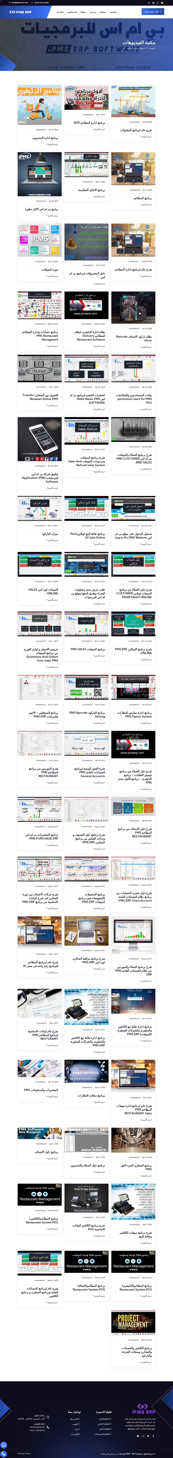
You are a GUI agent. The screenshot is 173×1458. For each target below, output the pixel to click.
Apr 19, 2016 (100, 1087)
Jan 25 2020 (53, 130)
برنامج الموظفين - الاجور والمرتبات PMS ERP (43, 714)
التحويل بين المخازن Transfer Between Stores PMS (40, 397)
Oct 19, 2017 (147, 763)
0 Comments (135, 122)
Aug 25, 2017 (146, 885)
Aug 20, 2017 (146, 959)
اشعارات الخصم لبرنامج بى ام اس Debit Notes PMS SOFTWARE (87, 398)
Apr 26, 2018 (100, 387)
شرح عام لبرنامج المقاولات (136, 130)
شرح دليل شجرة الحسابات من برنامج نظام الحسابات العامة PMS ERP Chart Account (134, 896)
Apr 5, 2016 (100, 1157)
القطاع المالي (104, 1418)
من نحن (93, 12)
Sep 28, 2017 (147, 821)
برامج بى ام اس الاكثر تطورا (41, 209)
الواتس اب (75, 1434)
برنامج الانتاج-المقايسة (91, 190)
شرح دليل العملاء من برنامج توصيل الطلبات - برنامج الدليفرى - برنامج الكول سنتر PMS (135, 776)
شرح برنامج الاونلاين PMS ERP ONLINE (133, 651)
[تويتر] (153, 3)
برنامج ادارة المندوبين (45, 137)
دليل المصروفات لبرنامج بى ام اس (87, 275)
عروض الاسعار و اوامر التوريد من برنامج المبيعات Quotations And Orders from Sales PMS (41, 654)
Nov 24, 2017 (53, 466)
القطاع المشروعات (102, 1434)
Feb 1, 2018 (53, 387)
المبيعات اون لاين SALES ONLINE (43, 591)
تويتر (77, 1429)
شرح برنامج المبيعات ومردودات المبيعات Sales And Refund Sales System (86, 461)
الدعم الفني (72, 12)
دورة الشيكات (50, 269)
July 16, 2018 (53, 261)
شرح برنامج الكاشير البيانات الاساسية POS (88, 1227)
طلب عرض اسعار (151, 11)
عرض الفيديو (146, 136)
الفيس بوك (74, 1418)
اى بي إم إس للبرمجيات (110, 1454)
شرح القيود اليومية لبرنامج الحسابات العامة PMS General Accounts (89, 772)
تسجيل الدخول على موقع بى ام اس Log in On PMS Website (133, 535)
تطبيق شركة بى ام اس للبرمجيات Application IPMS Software (40, 477)
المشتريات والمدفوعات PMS (41, 1090)
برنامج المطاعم (143, 198)
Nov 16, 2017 (53, 526)
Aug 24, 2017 (100, 886)
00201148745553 (37, 1430)
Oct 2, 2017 (53, 760)
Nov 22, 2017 (146, 526)
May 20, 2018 (53, 324)
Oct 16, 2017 (100, 760)
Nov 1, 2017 (53, 641)
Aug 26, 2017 (53, 826)
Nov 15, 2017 (146, 581)
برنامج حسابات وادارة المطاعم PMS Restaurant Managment (40, 335)
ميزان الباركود (50, 533)
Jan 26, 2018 (147, 447)
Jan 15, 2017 (100, 1030)
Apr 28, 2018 (147, 387)
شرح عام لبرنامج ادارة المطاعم (133, 269)
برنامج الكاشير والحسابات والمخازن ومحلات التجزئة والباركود (137, 1351)
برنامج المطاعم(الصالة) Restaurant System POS (89, 1287)
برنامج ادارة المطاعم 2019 (89, 122)
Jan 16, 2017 (147, 1018)
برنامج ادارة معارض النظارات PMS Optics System (134, 714)
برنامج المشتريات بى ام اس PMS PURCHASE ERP (41, 836)
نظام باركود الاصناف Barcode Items (134, 338)
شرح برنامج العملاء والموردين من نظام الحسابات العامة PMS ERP (133, 970)
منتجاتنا (103, 12)
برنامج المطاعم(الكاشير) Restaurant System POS (42, 1220)
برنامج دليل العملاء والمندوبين (87, 1165)
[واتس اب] (157, 3)
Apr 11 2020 (100, 182)
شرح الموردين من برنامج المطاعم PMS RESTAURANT (43, 772)
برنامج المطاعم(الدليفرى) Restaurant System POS (136, 1287)
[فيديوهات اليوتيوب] (162, 3)
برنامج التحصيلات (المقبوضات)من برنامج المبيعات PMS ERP (91, 898)
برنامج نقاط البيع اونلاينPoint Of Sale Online (87, 535)
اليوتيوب (75, 1424)
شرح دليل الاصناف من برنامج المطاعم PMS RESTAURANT (135, 832)
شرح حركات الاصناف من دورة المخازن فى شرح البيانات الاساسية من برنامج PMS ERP (40, 898)
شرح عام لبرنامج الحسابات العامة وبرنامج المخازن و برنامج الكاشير (39, 1292)
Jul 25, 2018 (100, 265)
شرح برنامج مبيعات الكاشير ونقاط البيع (136, 1234)
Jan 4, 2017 (53, 1023)
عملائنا (83, 12)
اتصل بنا (60, 12)
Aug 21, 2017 (53, 886)
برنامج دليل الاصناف (46, 1152)
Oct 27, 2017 (100, 704)
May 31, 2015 (53, 1280)
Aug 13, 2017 (100, 950)
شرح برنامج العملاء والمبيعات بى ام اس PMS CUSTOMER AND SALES (134, 458)
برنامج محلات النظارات (91, 1095)
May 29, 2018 (100, 324)
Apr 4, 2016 (100, 1217)
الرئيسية (113, 12)
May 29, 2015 (146, 1340)
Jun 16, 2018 (147, 328)
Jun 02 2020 (147, 122)
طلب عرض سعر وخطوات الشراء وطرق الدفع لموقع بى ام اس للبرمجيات (88, 593)
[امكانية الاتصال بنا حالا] (3, 1454)
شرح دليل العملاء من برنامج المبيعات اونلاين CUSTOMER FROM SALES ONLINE (134, 593)
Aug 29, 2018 (146, 261)
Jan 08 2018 (53, 201)
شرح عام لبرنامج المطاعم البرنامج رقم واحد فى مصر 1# (40, 964)
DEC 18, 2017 (100, 449)
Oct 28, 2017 (147, 704)
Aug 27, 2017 (100, 826)
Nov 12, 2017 (100, 641)
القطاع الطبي (104, 1429)
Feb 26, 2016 (53, 1210)
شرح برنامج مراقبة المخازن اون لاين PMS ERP (89, 960)
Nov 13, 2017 (146, 641)
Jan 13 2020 (147, 190)
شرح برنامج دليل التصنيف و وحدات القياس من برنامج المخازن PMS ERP (89, 838)
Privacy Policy (24, 1454)
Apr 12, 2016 (53, 1082)
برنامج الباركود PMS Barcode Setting (87, 714)
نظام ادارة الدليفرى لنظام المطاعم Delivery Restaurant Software (90, 335)
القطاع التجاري (104, 1424)
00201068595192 (37, 1427)
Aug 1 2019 (100, 114)
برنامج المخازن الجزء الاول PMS (136, 1167)
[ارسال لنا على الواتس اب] (3, 1445)
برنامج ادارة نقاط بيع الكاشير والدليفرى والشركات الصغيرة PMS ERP (88, 1041)
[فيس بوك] (149, 3)
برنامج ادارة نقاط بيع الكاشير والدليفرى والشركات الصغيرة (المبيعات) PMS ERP (135, 1030)
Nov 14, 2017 (100, 581)
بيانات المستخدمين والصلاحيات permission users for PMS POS (134, 398)
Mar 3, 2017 (53, 954)
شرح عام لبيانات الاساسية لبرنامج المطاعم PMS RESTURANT (43, 1034)
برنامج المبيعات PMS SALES (88, 649)
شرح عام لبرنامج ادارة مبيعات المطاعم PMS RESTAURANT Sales (134, 1109)
